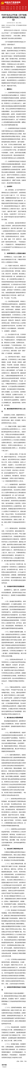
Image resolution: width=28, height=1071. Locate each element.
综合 (26, 8)
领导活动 (7, 8)
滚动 (23, 8)
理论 (14, 6)
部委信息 (3, 8)
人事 (11, 6)
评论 (14, 8)
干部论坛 (7, 6)
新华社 (20, 22)
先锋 (20, 8)
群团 (20, 6)
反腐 (11, 8)
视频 (26, 6)
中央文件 (4, 1066)
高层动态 (3, 6)
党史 (17, 8)
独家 (23, 6)
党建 (17, 6)
